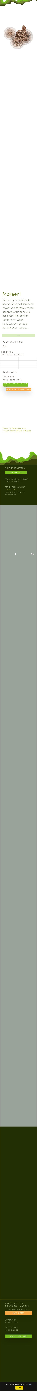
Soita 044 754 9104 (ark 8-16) (15, 385)
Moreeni (6, 428)
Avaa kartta (18, 1313)
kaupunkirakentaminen (12, 431)
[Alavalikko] (18, 335)
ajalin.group (11, 490)
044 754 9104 (16, 473)
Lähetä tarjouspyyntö (18, 389)
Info (30, 1384)
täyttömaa (27, 431)
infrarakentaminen (18, 428)
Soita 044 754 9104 (18, 1336)
